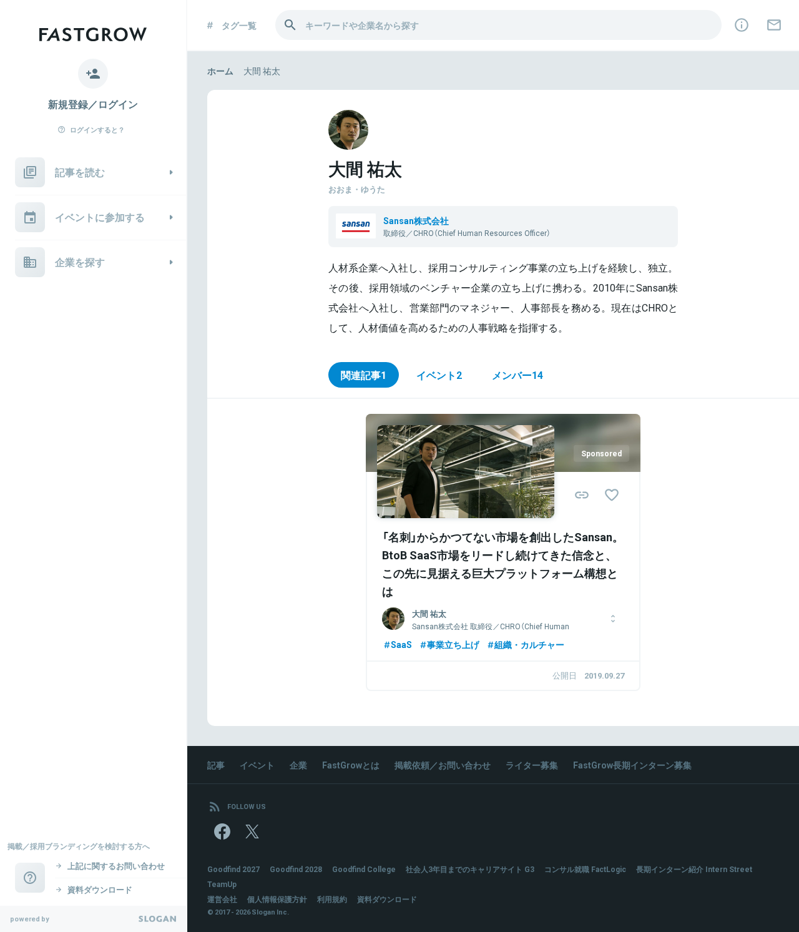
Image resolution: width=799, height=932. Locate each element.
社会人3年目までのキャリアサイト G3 (470, 869)
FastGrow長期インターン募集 (632, 764)
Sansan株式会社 (416, 220)
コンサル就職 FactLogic (585, 869)
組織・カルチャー (529, 644)
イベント (257, 764)
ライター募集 (532, 764)
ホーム (220, 70)
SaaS (401, 644)
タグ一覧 (239, 25)
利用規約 (332, 899)
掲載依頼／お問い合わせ (443, 764)
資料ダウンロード (387, 899)
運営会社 (222, 899)
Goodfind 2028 (296, 869)
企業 (298, 764)
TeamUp (222, 884)
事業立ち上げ (453, 644)
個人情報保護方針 (277, 899)
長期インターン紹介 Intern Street (694, 869)
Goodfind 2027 (233, 869)
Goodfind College (364, 869)
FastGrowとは (351, 764)
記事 (216, 764)
